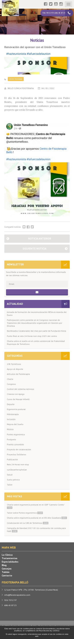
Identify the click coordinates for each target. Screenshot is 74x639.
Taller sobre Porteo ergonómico (24, 512)
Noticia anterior (39, 238)
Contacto (7, 575)
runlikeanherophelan (17, 469)
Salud (9, 474)
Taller (9, 484)
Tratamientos (9, 558)
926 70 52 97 (10, 600)
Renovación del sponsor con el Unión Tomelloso (35, 47)
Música (10, 429)
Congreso (11, 384)
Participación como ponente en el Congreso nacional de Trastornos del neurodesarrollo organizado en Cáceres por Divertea (34, 323)
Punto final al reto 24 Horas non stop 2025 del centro (32, 336)
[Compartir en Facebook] (28, 227)
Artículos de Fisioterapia (18, 374)
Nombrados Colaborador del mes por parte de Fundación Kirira (36, 331)
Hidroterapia (13, 414)
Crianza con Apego (15, 394)
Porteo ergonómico (16, 434)
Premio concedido (15, 444)
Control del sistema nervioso (20, 389)
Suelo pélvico (13, 479)
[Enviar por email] (24, 227)
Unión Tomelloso (15, 79)
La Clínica (7, 554)
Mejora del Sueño (15, 424)
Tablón (5, 572)
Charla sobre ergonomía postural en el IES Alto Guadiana (36, 517)
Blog (4, 565)
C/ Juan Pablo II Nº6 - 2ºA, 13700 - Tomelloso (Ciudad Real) (31, 589)
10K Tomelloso (14, 364)
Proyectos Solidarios (16, 454)
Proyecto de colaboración (19, 449)
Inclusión (11, 419)
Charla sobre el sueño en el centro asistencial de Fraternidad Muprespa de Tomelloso (36, 342)
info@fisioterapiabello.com (17, 595)
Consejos (7, 568)
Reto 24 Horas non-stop (18, 464)
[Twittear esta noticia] (32, 227)
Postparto (11, 439)
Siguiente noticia (34, 248)
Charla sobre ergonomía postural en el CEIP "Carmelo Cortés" (35, 506)
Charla (10, 379)
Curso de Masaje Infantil (18, 399)
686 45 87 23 (10, 605)
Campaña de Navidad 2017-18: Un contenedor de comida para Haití (36, 529)
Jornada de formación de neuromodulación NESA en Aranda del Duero (37, 313)
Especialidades (10, 561)
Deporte (10, 404)
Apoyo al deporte (15, 369)
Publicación (12, 459)
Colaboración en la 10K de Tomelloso (27, 523)
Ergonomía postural (16, 409)
